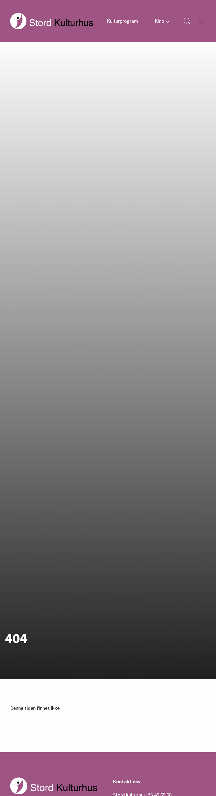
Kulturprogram (122, 21)
